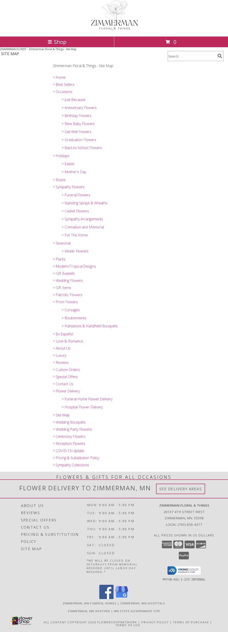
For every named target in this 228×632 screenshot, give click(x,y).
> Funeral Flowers (76, 194)
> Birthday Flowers (76, 115)
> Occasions (62, 91)
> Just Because (73, 99)
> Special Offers (65, 376)
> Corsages (71, 309)
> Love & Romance (68, 341)
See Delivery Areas (180, 488)
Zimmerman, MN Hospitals (142, 603)
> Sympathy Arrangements (82, 219)
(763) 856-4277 (190, 524)
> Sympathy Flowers (68, 186)
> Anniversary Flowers (79, 107)
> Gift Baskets (64, 273)
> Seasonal (61, 243)
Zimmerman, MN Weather (89, 611)
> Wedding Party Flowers (72, 429)
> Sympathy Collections (71, 464)
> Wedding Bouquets (69, 422)
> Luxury (59, 355)
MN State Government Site (137, 611)
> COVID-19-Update (68, 450)
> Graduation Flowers (79, 139)
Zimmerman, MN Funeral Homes (89, 603)
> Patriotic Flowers (67, 294)
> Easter (68, 163)
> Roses (59, 179)
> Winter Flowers (75, 251)
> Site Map (61, 415)
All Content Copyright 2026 (70, 622)
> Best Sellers (63, 84)
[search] (219, 55)
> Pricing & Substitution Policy (76, 457)
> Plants (59, 259)
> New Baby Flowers (78, 123)
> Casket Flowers (75, 211)
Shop (60, 41)
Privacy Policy (155, 622)
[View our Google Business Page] (121, 598)
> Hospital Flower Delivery (82, 407)
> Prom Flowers (65, 301)
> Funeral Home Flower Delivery (87, 399)
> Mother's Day (74, 171)
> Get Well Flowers (76, 131)
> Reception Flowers (69, 443)
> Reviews (61, 362)
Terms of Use (128, 625)
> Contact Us (63, 383)
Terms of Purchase (191, 622)
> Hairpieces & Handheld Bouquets (90, 325)
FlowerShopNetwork (117, 622)
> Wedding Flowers (68, 280)
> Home (59, 77)
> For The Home (75, 235)
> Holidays (61, 155)
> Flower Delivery (66, 391)
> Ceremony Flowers (69, 436)
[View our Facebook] (106, 598)
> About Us (61, 348)
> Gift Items (62, 287)
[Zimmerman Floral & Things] (114, 30)
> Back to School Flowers (82, 147)
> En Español (63, 333)
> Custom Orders (66, 369)
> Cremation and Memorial (83, 227)
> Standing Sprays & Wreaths (85, 202)
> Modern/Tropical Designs (74, 266)
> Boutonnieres (74, 317)
